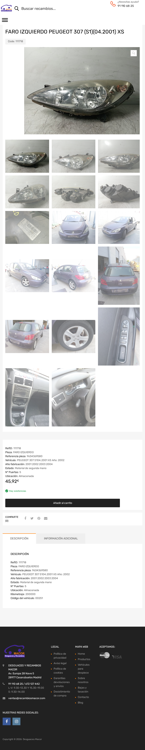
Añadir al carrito (62, 503)
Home (81, 653)
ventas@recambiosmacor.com (26, 698)
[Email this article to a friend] (45, 518)
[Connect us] (7, 721)
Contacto (83, 697)
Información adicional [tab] (61, 538)
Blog (80, 702)
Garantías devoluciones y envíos (62, 682)
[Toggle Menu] (5, 21)
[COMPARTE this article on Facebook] (24, 518)
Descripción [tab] (19, 538)
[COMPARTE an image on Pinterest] (38, 518)
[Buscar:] (73, 9)
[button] (133, 53)
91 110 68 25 (126, 6)
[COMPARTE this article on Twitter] (31, 518)
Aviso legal (60, 663)
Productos (84, 659)
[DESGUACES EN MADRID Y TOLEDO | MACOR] (6, 8)
